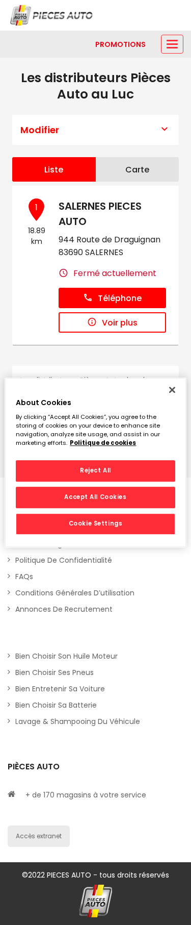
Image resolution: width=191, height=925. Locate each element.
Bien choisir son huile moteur (66, 656)
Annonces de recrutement (64, 609)
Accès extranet (39, 836)
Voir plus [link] (120, 323)
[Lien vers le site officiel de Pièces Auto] (52, 15)
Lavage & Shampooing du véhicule (77, 721)
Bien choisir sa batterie (56, 705)
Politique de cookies (103, 443)
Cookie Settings (96, 523)
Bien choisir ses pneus (54, 672)
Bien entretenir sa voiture (60, 689)
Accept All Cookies (95, 497)
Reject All (95, 471)
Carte (137, 170)
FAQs (24, 576)
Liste (53, 170)
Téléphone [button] (120, 298)
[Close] (172, 390)
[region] (95, 463)
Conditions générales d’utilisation (74, 593)
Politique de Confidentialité (63, 560)
